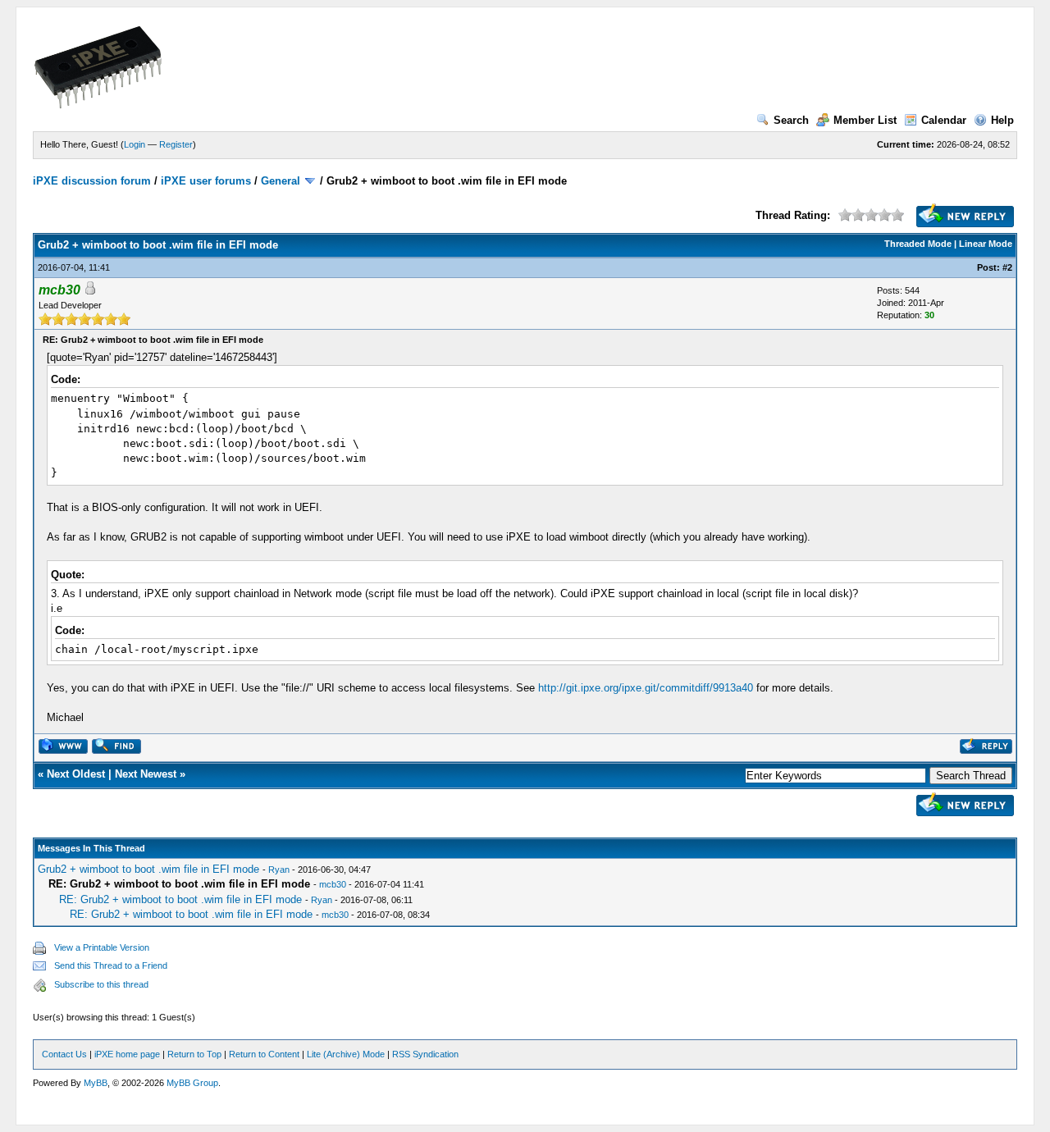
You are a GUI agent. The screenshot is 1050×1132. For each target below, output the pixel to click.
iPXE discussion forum (92, 181)
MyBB (95, 1083)
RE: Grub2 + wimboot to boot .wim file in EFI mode (180, 899)
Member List (865, 120)
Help (1002, 120)
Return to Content (264, 1054)
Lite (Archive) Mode (346, 1054)
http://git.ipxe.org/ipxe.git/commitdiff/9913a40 (645, 688)
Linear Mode (985, 244)
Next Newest (145, 774)
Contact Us (64, 1054)
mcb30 (332, 884)
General (280, 181)
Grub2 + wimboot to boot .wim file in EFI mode (148, 869)
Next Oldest (76, 774)
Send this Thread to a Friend (110, 965)
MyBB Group (192, 1083)
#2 (1007, 267)
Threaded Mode (918, 244)
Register (176, 144)
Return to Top (194, 1054)
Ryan (279, 869)
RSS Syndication (425, 1054)
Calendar (943, 120)
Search (791, 120)
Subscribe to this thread (101, 984)
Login (134, 144)
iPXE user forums (206, 181)
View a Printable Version (101, 947)
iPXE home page (127, 1054)
